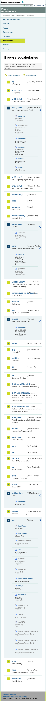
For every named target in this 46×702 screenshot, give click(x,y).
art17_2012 (17, 177)
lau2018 (15, 458)
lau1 (14, 446)
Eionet (12, 15)
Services (6, 45)
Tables (5, 28)
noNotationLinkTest (22, 578)
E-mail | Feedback (9, 694)
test (13, 520)
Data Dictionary (20, 15)
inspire (15, 429)
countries (22, 138)
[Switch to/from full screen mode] (31, 5)
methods (21, 147)
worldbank (16, 679)
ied (13, 376)
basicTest (22, 526)
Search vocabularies (14, 75)
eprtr (14, 246)
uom (14, 661)
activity (21, 254)
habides (15, 358)
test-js (20, 586)
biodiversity (17, 195)
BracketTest (22, 533)
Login (27, 5)
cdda (14, 201)
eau (19, 550)
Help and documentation (11, 20)
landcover (16, 437)
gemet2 (15, 343)
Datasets (6, 24)
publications (17, 493)
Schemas (6, 36)
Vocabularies (8, 40)
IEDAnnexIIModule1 (19, 384)
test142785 (22, 595)
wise (14, 670)
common (16, 207)
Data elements (8, 32)
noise (14, 484)
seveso (15, 511)
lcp (13, 467)
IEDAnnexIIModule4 (19, 406)
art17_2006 (17, 108)
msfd (14, 476)
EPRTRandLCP (19, 282)
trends (20, 167)
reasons (21, 159)
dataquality (17, 224)
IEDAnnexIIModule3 (19, 393)
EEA (13, 2)
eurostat (15, 302)
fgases (15, 319)
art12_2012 (17, 90)
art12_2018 (17, 99)
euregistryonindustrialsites (19, 293)
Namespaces (8, 49)
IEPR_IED (16, 418)
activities (21, 116)
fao (13, 310)
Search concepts (31, 75)
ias (13, 367)
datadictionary (18, 216)
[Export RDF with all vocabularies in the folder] (40, 110)
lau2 (14, 452)
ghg (13, 350)
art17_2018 (17, 186)
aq (13, 82)
